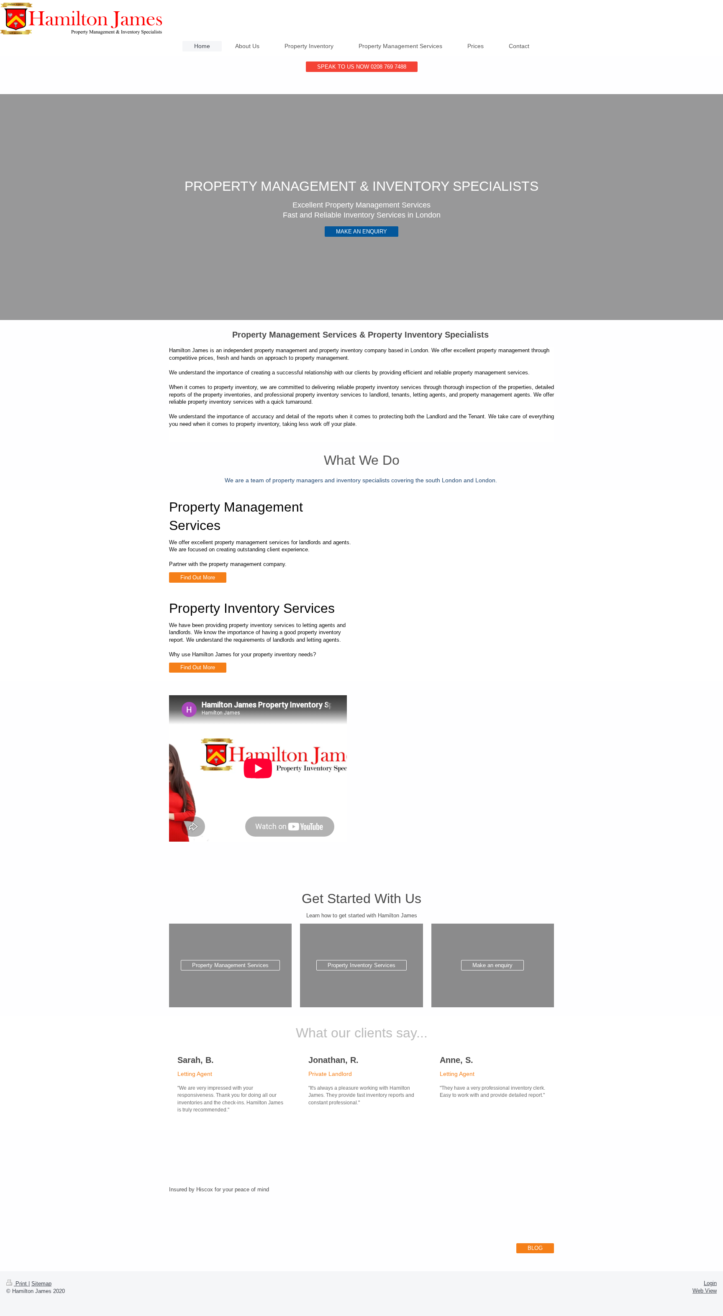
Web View (704, 1291)
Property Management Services (230, 965)
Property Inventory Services (361, 965)
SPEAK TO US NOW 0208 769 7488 (361, 67)
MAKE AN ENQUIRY (361, 231)
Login (710, 1283)
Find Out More (197, 577)
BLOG (535, 1248)
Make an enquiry (492, 965)
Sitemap (41, 1283)
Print (21, 1283)
